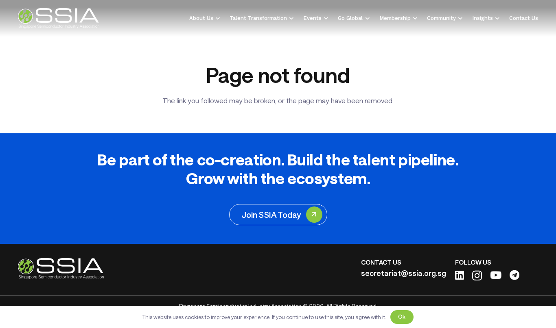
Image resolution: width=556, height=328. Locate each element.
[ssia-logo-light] (59, 18)
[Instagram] (477, 275)
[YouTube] (495, 275)
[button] (216, 18)
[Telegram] (514, 275)
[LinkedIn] (459, 275)
